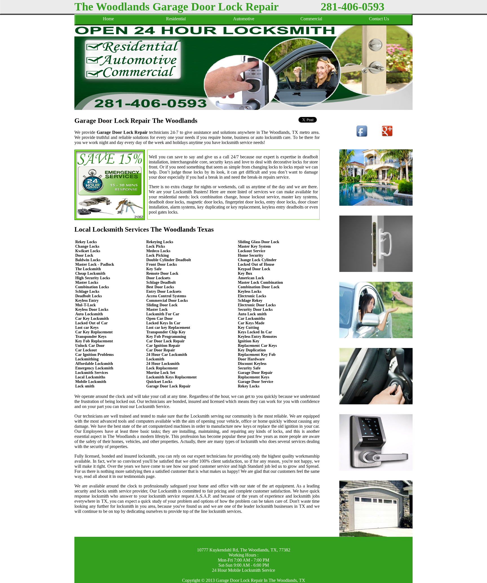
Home (108, 18)
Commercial (311, 18)
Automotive (243, 18)
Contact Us (379, 18)
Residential (176, 18)
